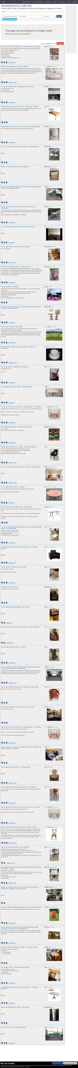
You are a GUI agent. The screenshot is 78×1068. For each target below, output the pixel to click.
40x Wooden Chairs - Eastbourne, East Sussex (15, 246)
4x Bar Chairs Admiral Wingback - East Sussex (15, 607)
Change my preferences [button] (70, 1063)
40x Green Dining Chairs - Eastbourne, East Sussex (17, 427)
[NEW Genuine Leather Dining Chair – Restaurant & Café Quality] (54, 53)
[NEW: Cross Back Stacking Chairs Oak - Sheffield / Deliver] (54, 834)
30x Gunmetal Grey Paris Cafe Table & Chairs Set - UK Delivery (20, 807)
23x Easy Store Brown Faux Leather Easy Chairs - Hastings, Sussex (19, 547)
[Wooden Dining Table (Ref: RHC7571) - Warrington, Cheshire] (54, 113)
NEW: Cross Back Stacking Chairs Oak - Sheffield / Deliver (19, 827)
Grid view (53, 43)
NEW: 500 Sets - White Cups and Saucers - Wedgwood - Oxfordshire (18, 347)
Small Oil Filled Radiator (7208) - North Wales (15, 1007)
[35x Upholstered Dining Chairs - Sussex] (54, 654)
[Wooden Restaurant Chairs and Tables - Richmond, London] (54, 954)
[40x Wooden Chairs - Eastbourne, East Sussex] (54, 253)
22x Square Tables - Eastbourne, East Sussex (15, 967)
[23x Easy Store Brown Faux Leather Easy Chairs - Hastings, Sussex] (54, 554)
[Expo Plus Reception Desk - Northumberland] (54, 173)
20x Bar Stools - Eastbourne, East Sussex (14, 567)
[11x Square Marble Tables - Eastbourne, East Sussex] (54, 93)
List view (48, 43)
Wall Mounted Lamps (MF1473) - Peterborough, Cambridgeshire (20, 126)
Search (59, 16)
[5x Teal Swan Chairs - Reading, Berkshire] (54, 1034)
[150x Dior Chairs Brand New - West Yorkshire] (54, 854)
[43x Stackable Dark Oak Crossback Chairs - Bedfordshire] (54, 794)
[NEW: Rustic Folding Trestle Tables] (54, 334)
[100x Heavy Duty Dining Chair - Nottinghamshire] (54, 774)
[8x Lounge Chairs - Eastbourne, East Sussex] (54, 374)
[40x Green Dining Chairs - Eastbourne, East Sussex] (54, 434)
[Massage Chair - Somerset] (54, 594)
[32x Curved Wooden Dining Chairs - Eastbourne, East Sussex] (54, 694)
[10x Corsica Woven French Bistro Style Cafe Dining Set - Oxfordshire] (54, 213)
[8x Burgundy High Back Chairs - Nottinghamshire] (54, 274)
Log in (69, 2)
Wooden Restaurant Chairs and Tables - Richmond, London (19, 947)
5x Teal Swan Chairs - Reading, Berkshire (13, 1027)
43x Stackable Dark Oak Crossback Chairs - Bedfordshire (18, 787)
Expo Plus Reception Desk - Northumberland (14, 166)
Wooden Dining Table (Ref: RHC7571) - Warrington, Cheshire (19, 106)
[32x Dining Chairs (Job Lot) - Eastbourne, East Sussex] (54, 714)
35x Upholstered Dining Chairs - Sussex (13, 647)
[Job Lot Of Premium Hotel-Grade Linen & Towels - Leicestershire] (54, 474)
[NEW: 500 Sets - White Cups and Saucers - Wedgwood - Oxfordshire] (54, 354)
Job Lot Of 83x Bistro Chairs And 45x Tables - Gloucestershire (20, 146)
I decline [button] (60, 1063)
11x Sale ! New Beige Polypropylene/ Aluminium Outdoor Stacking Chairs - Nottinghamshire (21, 527)
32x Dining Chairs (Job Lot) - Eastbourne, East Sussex (17, 707)
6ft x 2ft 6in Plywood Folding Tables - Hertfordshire (16, 507)
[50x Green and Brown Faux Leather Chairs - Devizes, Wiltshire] (54, 634)
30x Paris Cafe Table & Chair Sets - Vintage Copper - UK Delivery (21, 727)
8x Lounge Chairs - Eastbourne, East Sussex (14, 367)
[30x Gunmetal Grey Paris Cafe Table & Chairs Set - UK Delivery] (54, 814)
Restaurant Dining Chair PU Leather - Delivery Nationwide (18, 447)
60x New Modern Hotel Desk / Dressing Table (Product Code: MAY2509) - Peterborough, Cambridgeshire (19, 927)
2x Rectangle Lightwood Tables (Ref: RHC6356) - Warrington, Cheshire (19, 988)
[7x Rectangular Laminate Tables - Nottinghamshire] (54, 392)
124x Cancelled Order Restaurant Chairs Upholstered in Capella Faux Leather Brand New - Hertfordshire (20, 667)
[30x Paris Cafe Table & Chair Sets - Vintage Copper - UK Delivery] (54, 734)
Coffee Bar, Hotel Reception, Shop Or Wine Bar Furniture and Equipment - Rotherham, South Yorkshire (19, 887)
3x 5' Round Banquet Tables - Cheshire (13, 487)
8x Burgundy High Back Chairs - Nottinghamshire (16, 266)
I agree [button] (54, 1063)
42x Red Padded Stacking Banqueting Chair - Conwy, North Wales (21, 907)
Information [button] (62, 2)
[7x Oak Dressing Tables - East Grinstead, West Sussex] (54, 233)
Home (3, 2)
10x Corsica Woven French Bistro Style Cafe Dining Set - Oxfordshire (18, 207)
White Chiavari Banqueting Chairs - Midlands (14, 66)
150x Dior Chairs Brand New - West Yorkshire (15, 847)
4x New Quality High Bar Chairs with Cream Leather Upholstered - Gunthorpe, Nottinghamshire (21, 307)
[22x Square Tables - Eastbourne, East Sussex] (54, 974)
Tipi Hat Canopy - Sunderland (10, 287)
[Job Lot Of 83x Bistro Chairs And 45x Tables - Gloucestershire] (54, 153)
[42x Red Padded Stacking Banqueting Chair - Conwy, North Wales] (54, 914)
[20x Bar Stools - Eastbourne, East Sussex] (54, 574)
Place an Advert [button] (26, 2)
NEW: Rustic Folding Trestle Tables (12, 327)
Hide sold (43, 43)
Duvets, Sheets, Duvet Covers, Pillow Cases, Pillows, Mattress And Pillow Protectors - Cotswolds (21, 747)
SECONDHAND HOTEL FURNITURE (16, 6)
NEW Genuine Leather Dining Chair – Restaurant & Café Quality (20, 46)
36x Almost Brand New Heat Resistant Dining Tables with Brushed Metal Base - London (21, 867)
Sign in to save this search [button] (9, 19)
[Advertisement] (71, 29)
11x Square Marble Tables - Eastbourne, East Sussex (17, 86)
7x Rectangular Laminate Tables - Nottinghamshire (16, 387)
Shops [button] (54, 2)
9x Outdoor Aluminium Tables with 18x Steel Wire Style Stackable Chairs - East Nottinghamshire (21, 187)
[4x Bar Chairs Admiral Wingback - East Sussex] (54, 614)
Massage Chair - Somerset (9, 587)
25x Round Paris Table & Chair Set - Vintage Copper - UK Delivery (21, 407)
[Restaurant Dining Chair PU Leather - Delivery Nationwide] (54, 454)
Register (75, 2)
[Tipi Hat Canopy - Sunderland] (54, 294)
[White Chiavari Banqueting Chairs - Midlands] (54, 73)
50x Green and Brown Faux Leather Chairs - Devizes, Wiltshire (20, 627)
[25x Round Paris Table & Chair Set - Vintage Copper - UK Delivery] (54, 414)
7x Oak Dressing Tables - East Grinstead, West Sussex (18, 226)
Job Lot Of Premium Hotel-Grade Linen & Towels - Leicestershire (20, 467)
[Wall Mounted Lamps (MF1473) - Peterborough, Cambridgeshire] (54, 133)
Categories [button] (47, 2)
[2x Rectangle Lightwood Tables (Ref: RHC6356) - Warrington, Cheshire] (54, 994)
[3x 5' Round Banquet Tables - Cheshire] (54, 494)
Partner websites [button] (38, 2)
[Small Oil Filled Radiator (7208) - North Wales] (54, 1014)
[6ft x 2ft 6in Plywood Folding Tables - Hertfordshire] (54, 514)
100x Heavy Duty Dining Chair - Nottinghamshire (16, 767)
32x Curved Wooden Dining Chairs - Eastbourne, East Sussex (20, 687)
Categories (60, 43)
